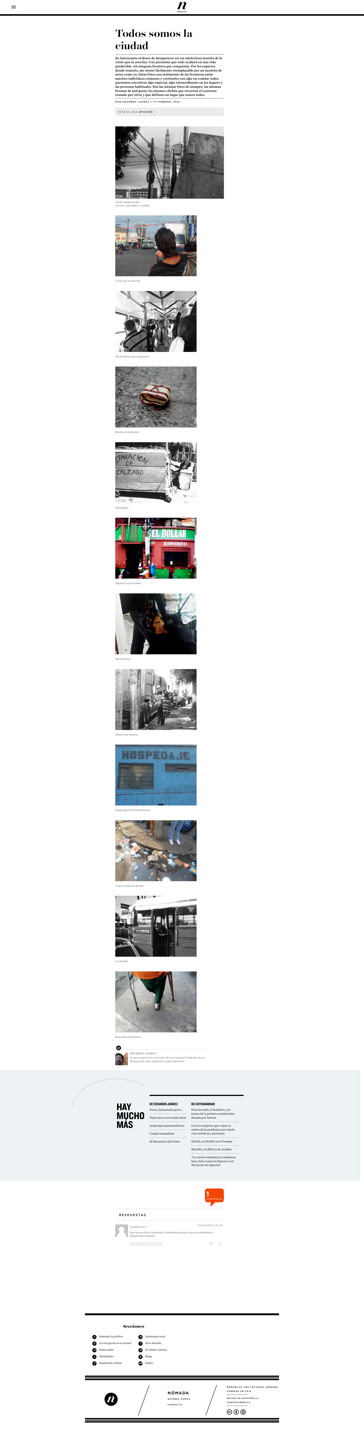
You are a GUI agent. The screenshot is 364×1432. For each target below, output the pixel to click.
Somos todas (106, 1349)
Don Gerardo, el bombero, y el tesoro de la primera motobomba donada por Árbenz (213, 1113)
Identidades (106, 1356)
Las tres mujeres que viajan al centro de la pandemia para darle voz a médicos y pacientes (213, 1129)
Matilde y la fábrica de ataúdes (211, 1149)
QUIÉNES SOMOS (179, 1399)
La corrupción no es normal (115, 1343)
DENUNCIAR (154, 1244)
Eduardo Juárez (136, 101)
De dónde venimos (156, 1349)
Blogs (148, 1356)
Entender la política (111, 1336)
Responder (138, 1244)
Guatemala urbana (110, 1363)
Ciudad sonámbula (162, 1133)
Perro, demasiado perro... (166, 1109)
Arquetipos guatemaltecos (167, 1125)
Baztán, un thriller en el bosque (211, 1141)
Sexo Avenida (153, 1343)
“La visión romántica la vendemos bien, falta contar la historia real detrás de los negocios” (213, 1161)
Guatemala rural (155, 1336)
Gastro (149, 1363)
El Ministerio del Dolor (165, 1141)
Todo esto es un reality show (168, 1117)
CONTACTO (175, 1404)
